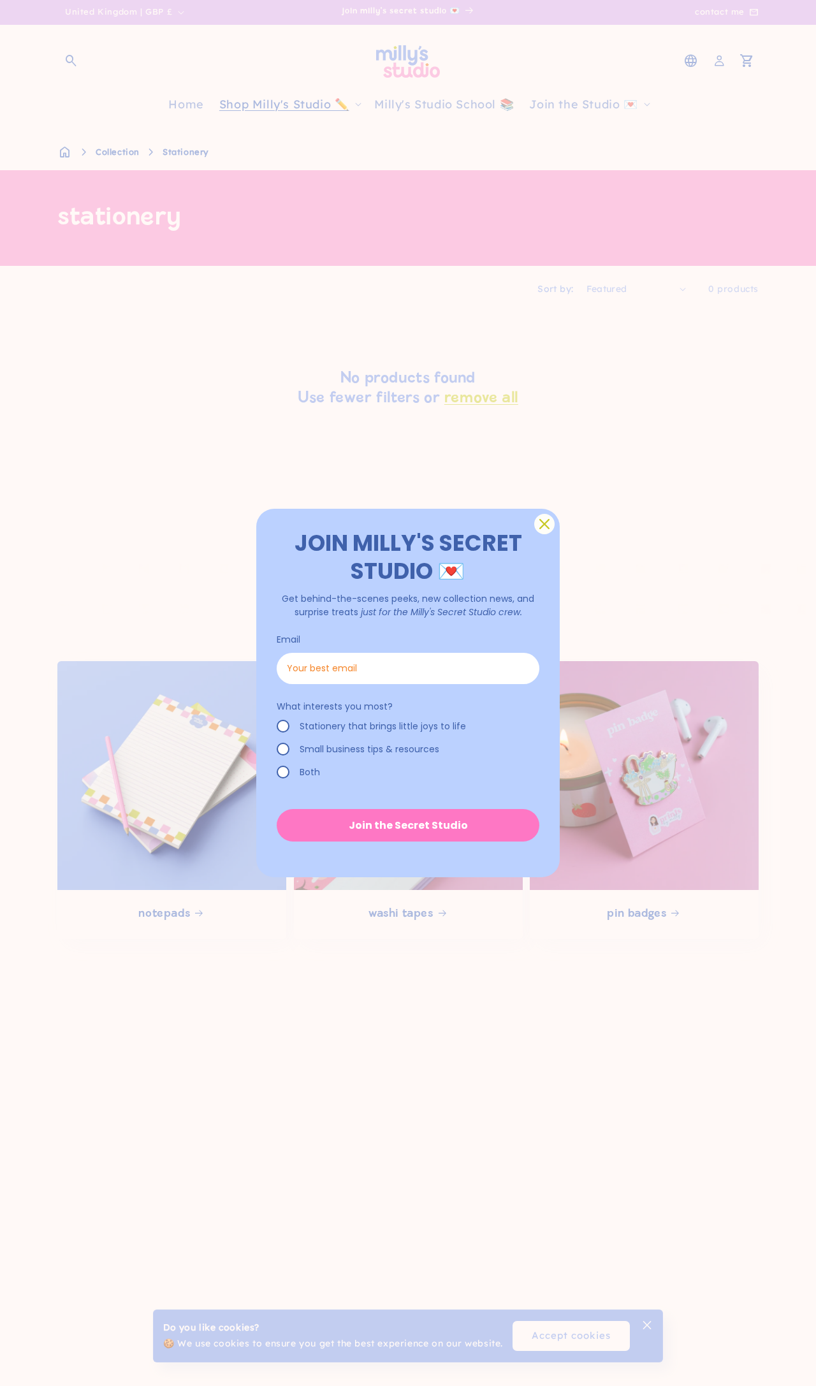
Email (288, 639)
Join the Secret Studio (408, 825)
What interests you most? (335, 706)
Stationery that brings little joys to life (383, 726)
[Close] (544, 524)
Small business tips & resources (369, 749)
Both (310, 772)
